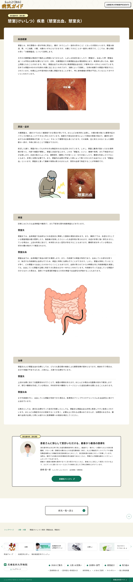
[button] (127, 547)
